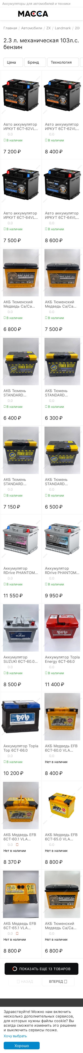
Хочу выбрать (15, 1036)
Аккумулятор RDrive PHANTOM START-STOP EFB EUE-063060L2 (19, 570)
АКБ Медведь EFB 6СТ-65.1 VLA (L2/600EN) (19, 925)
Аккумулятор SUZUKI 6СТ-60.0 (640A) (19, 659)
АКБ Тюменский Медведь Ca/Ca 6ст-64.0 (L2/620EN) (59, 304)
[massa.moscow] (33, 14)
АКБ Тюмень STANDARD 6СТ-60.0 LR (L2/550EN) (14, 393)
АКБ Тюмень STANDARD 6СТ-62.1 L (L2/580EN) (56, 481)
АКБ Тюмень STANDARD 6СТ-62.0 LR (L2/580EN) (14, 481)
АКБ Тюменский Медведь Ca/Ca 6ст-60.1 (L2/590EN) (18, 304)
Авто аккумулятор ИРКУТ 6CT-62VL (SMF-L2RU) (20, 126)
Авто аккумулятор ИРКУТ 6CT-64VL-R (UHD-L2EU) (62, 215)
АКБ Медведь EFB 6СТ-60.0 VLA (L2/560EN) (61, 748)
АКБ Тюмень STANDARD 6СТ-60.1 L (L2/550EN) (56, 393)
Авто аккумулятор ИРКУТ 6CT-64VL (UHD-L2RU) (20, 215)
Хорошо (22, 1045)
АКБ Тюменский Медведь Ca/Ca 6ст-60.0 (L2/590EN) (59, 925)
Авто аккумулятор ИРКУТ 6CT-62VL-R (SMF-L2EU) (62, 126)
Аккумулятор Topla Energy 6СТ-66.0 (62, 659)
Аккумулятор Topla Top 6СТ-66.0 (20, 748)
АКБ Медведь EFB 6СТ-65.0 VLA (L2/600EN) (61, 837)
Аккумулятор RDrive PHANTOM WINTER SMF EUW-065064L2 (62, 570)
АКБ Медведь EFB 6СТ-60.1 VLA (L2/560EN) (19, 837)
